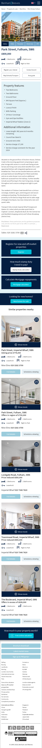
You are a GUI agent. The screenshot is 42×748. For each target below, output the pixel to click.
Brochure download (21, 645)
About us (25, 667)
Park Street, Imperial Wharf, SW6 (17, 350)
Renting (3, 669)
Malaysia (4, 717)
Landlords (4, 667)
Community (5, 699)
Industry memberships (8, 689)
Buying (3, 665)
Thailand (25, 710)
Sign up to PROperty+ (21, 656)
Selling (3, 662)
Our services (5, 697)
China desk (25, 719)
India (2, 712)
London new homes (7, 672)
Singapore (25, 705)
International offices (7, 705)
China (3, 707)
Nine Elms (23, 9)
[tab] (5, 44)
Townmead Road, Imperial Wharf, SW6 (20, 537)
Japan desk (25, 717)
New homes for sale (21, 301)
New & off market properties (7, 686)
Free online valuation (23, 635)
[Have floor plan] (36, 319)
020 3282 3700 (13, 232)
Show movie (22, 344)
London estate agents (28, 682)
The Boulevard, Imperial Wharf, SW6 (19, 599)
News (24, 665)
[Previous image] (4, 27)
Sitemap (24, 674)
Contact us (25, 662)
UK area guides (26, 689)
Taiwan (24, 707)
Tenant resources (6, 676)
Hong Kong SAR (5, 710)
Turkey (24, 712)
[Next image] (38, 27)
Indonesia (4, 714)
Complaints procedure (8, 701)
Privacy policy (5, 692)
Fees (2, 679)
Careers (24, 672)
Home (3, 9)
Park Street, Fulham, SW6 (13, 412)
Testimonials (26, 676)
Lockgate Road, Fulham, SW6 (15, 474)
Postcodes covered (28, 687)
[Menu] (39, 3)
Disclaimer (4, 694)
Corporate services (27, 714)
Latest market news (21, 651)
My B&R (24, 669)
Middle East (4, 719)
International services (7, 674)
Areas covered (26, 685)
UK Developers (26, 679)
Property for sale (12, 9)
